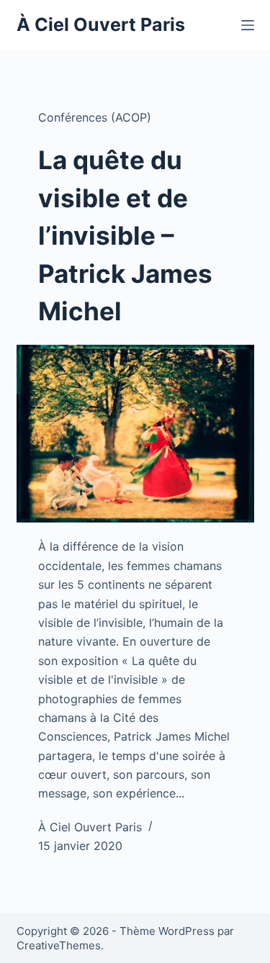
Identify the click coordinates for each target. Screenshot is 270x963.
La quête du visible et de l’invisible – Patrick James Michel (125, 235)
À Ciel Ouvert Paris (101, 24)
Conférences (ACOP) (94, 117)
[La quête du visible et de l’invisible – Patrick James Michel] (135, 434)
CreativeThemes (59, 945)
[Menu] (247, 25)
